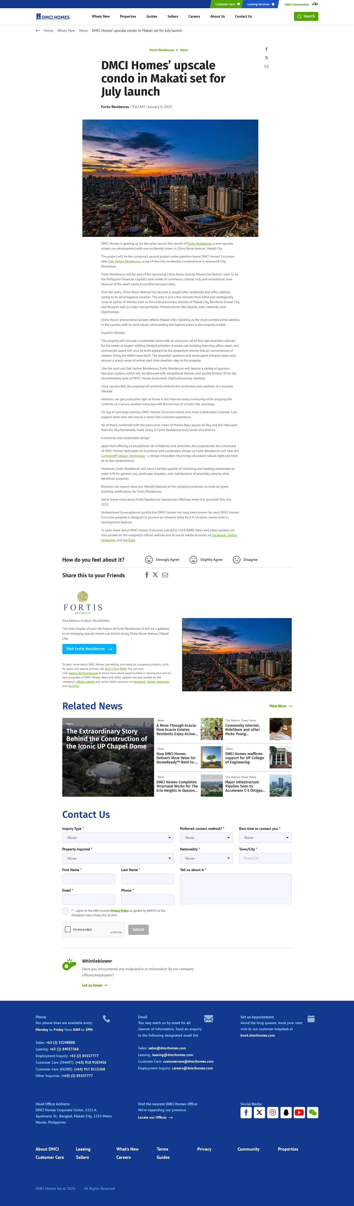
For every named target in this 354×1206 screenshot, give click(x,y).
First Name (72, 870)
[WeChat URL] (312, 1112)
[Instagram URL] (272, 1112)
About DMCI (47, 1149)
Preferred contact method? (202, 828)
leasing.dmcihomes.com (83, 673)
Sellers (173, 16)
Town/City (248, 849)
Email (67, 890)
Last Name (130, 870)
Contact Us (243, 16)
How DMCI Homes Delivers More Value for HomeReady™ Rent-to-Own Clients (176, 758)
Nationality (190, 849)
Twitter (151, 681)
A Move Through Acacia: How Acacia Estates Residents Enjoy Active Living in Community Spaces (176, 729)
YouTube (73, 686)
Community (249, 1149)
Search (309, 16)
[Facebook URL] (246, 1112)
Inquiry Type (73, 828)
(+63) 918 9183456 (90, 1062)
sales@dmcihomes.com (167, 1048)
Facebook (139, 681)
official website (85, 681)
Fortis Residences (162, 50)
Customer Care (50, 1157)
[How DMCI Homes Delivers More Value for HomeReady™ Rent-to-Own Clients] (212, 757)
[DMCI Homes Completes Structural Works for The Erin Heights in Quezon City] (212, 786)
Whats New (101, 16)
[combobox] (118, 838)
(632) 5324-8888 (115, 669)
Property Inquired (77, 849)
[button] (138, 930)
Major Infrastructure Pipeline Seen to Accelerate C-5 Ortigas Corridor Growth (244, 786)
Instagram (163, 681)
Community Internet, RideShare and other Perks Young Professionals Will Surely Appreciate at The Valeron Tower (246, 729)
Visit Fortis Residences (86, 649)
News (83, 30)
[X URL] (259, 1112)
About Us (217, 16)
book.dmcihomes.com (258, 1035)
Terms (162, 1149)
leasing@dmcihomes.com (172, 1054)
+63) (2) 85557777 (78, 1075)
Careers (194, 16)
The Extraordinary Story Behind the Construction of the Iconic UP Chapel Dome (106, 738)
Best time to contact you (259, 828)
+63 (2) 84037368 (64, 1049)
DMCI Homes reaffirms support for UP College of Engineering (244, 758)
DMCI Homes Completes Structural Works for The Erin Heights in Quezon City (177, 786)
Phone (127, 890)
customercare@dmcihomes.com (188, 1061)
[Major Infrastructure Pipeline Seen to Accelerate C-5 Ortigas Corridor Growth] (281, 786)
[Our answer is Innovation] (237, 654)
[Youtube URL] (299, 1112)
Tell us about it (193, 870)
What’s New (127, 1149)
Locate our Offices (152, 1117)
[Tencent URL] (286, 1112)
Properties (128, 16)
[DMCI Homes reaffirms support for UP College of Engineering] (281, 757)
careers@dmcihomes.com (192, 1068)
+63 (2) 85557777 (84, 1055)
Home (48, 30)
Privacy (204, 1149)
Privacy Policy (120, 911)
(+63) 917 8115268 (89, 1069)
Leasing (83, 1149)
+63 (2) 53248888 (60, 1042)
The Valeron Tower (236, 720)
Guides (151, 16)
